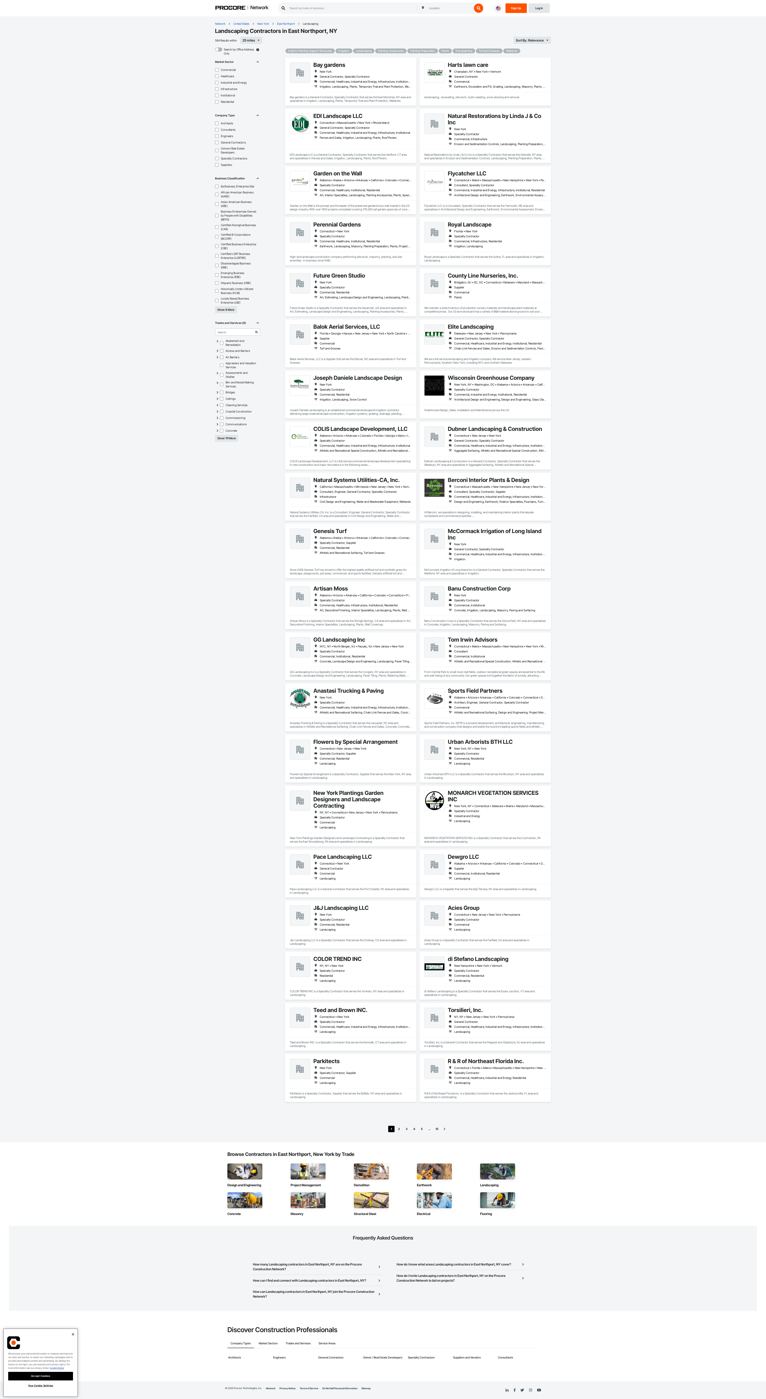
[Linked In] (507, 1390)
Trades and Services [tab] (298, 1343)
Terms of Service (309, 1388)
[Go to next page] (444, 1129)
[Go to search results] (256, 332)
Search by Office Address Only (239, 51)
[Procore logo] (230, 8)
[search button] (478, 8)
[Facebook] (514, 1390)
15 (436, 1129)
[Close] (73, 1334)
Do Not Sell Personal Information (339, 1388)
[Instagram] (530, 1390)
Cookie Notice (57, 1367)
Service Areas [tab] (327, 1343)
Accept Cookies (40, 1375)
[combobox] (450, 8)
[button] (216, 69)
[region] (40, 1362)
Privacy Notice (287, 1388)
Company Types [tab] (241, 1343)
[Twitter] (522, 1390)
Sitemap (366, 1388)
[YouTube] (539, 1390)
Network (259, 8)
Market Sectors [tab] (268, 1343)
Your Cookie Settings (40, 1385)
